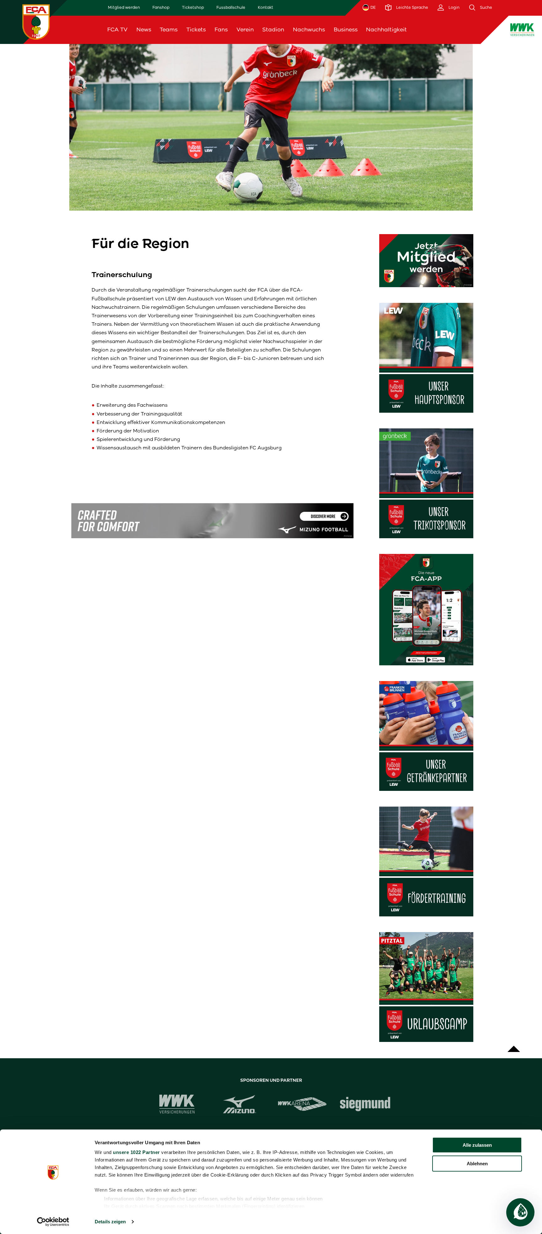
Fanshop (160, 7)
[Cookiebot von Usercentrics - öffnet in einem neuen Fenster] (53, 1221)
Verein (245, 29)
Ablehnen (477, 1163)
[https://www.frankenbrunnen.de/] (426, 736)
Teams (169, 29)
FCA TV (117, 29)
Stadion (273, 29)
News (143, 29)
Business (346, 29)
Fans (221, 29)
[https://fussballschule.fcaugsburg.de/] (426, 861)
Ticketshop (193, 7)
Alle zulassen (477, 1145)
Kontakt (265, 7)
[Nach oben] (513, 1045)
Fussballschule (230, 7)
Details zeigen (110, 1221)
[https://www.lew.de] (426, 358)
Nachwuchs (309, 29)
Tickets (196, 29)
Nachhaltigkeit (386, 29)
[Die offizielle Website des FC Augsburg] (36, 22)
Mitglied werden (124, 7)
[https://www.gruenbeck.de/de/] (426, 483)
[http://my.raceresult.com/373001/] (426, 987)
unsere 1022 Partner (136, 1152)
